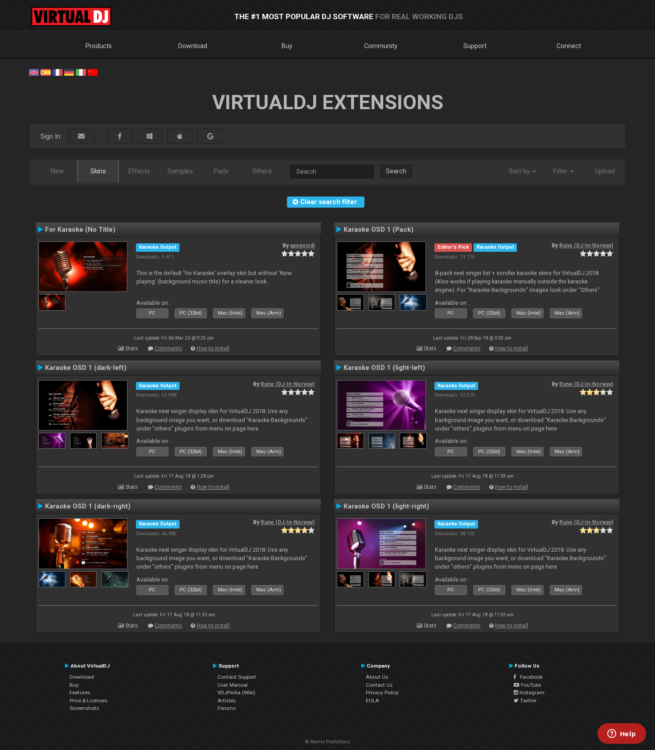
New (57, 171)
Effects (139, 171)
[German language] (69, 72)
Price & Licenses (88, 700)
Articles (226, 700)
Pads (221, 171)
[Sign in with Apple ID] (180, 136)
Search (396, 171)
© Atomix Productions (327, 742)
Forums (226, 708)
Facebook (529, 677)
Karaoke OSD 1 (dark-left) (86, 368)
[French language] (57, 72)
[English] (34, 72)
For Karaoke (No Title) (80, 229)
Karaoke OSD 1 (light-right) (386, 506)
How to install (212, 348)
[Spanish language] (45, 72)
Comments (168, 348)
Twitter (527, 700)
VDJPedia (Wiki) (236, 692)
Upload (605, 171)
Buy (287, 45)
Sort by (520, 171)
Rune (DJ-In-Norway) (586, 245)
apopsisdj (302, 245)
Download (192, 45)
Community (380, 45)
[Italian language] (81, 72)
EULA (372, 700)
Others (262, 171)
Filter (561, 171)
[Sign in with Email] (81, 136)
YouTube (530, 685)
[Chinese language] (93, 72)
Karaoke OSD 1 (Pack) (378, 229)
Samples (180, 171)
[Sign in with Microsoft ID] (149, 136)
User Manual (232, 685)
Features (80, 692)
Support (475, 45)
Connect (569, 45)
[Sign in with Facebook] (119, 136)
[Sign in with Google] (210, 136)
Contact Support (236, 677)
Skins (98, 171)
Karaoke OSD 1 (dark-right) (88, 506)
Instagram (531, 692)
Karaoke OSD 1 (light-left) (384, 368)
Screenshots (84, 708)
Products (99, 45)
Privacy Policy (382, 692)
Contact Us (379, 685)
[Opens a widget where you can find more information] (621, 734)
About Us (377, 677)
